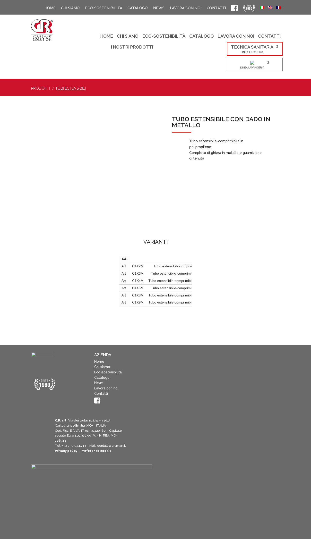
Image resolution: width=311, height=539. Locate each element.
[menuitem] (262, 8)
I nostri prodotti (132, 47)
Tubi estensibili (70, 88)
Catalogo (138, 8)
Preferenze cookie (96, 451)
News (158, 8)
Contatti (216, 8)
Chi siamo (70, 8)
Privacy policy (66, 451)
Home (50, 8)
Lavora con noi (185, 8)
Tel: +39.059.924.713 (70, 445)
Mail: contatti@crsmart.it (107, 445)
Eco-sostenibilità (103, 8)
